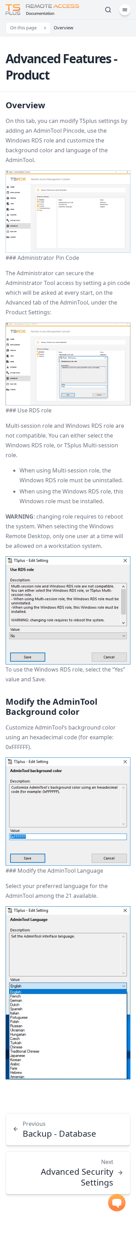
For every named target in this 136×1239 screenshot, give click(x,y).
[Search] (108, 10)
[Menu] (124, 9)
